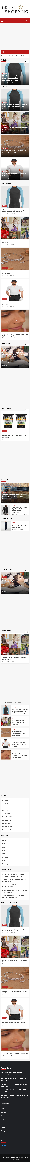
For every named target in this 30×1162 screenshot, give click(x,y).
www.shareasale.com (7, 402)
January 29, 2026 (11, 439)
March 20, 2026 (10, 338)
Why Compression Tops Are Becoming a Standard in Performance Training (20, 711)
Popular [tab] (10, 702)
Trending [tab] (17, 702)
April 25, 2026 (10, 155)
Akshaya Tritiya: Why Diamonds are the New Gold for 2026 (18, 733)
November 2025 (7, 820)
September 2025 (7, 826)
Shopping (14, 522)
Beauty (4, 431)
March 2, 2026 (20, 529)
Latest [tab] (3, 702)
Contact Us (4, 1145)
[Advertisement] (15, 36)
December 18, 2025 (11, 356)
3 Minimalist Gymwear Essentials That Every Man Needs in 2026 (19, 525)
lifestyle (5, 75)
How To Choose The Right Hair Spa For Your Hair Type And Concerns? (14, 354)
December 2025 (7, 817)
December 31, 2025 (21, 514)
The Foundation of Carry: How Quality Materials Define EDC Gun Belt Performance (13, 497)
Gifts (3, 854)
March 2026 (5, 807)
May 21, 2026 (10, 108)
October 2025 (6, 823)
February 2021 (6, 830)
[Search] (27, 20)
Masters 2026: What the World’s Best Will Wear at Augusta (19, 744)
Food (3, 850)
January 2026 (6, 813)
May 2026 (5, 800)
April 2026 (5, 803)
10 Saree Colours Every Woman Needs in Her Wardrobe (13, 79)
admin (5, 82)
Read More (4, 365)
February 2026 (6, 810)
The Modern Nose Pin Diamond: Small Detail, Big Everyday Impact (19, 755)
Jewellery (5, 148)
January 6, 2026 (11, 501)
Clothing (5, 102)
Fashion (4, 492)
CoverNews (24, 1157)
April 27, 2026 (10, 82)
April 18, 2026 (10, 178)
